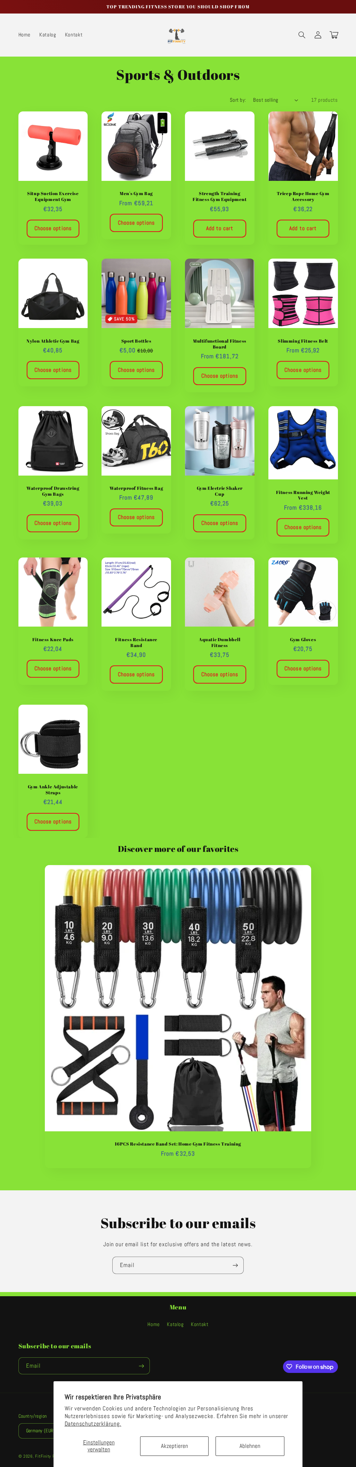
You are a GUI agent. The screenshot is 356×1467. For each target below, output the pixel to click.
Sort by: (238, 100)
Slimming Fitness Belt (303, 341)
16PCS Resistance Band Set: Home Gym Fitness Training (178, 1144)
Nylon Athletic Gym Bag (52, 341)
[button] (302, 35)
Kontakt (199, 1324)
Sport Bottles (136, 341)
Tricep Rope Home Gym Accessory (303, 196)
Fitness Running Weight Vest (303, 495)
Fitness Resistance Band (136, 642)
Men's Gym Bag (136, 193)
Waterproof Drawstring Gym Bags (53, 491)
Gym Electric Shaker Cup (220, 491)
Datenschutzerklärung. (93, 1423)
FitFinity (43, 1456)
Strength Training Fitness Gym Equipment (220, 196)
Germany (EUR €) (42, 1431)
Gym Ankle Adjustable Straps (53, 790)
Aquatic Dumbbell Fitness (220, 642)
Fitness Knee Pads (53, 640)
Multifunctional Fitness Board (219, 344)
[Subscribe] (235, 1265)
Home (153, 1324)
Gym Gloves (303, 640)
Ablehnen (250, 1446)
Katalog (175, 1324)
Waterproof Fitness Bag (136, 488)
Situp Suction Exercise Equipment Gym (53, 196)
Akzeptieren (174, 1446)
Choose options (53, 228)
